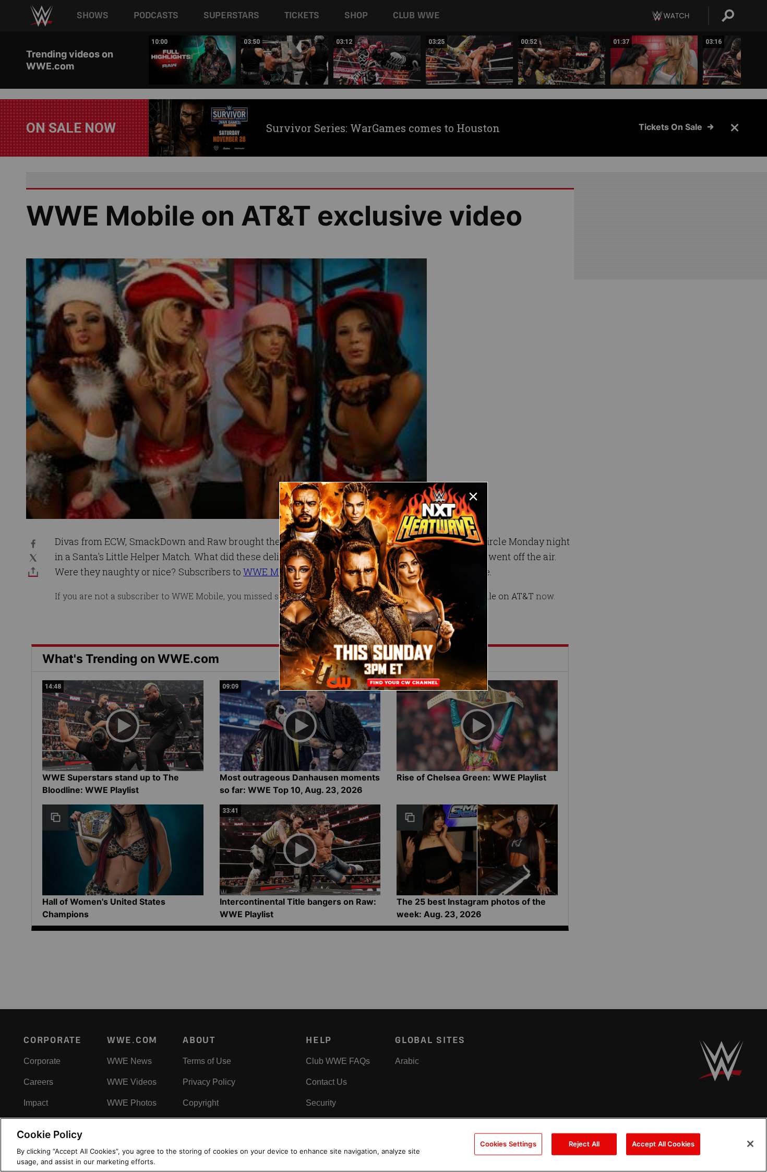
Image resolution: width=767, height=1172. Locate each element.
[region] (383, 1145)
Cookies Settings (508, 1144)
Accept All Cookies (663, 1144)
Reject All (584, 1144)
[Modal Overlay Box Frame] (383, 586)
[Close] (750, 1143)
